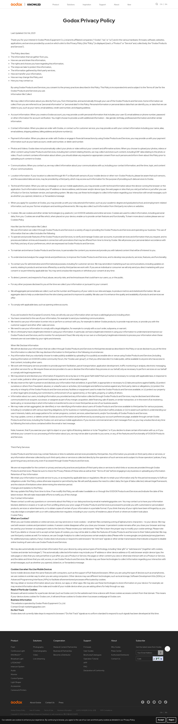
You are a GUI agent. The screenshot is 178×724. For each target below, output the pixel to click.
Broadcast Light (17, 659)
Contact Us (115, 659)
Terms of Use (48, 710)
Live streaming (39, 659)
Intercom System (17, 666)
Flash (13, 647)
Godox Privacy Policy (18, 710)
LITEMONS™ (16, 662)
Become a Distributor (61, 655)
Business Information (64, 710)
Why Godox (115, 647)
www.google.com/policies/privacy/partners (145, 535)
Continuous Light (18, 651)
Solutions (71, 4)
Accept (161, 720)
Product (56, 4)
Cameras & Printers (18, 690)
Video (35, 655)
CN (161, 4)
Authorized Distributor (120, 655)
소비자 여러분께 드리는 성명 (86, 710)
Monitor (14, 674)
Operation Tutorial (91, 659)
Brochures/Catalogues (92, 655)
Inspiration (87, 4)
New (129, 4)
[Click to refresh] (158, 658)
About (116, 4)
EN (166, 4)
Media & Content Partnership (65, 647)
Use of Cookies (34, 710)
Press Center (116, 651)
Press (61, 702)
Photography (38, 647)
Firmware (87, 647)
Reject (171, 720)
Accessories (15, 686)
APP (85, 662)
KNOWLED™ (16, 655)
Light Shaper (16, 682)
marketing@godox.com (34, 606)
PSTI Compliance (106, 710)
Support (102, 4)
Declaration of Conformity (94, 670)
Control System (17, 678)
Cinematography (40, 651)
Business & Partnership (62, 651)
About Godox (35, 702)
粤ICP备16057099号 (70, 714)
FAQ (85, 666)
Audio (13, 670)
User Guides (88, 651)
